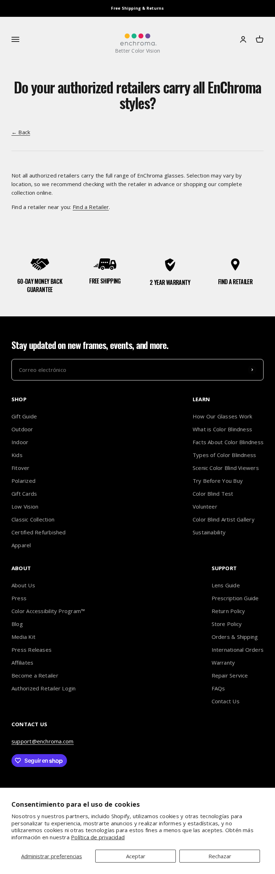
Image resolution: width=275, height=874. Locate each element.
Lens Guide (226, 585)
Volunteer (205, 506)
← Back (20, 132)
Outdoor (22, 429)
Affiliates (22, 662)
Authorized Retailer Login (43, 688)
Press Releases (31, 649)
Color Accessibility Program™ (48, 611)
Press (18, 598)
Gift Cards (24, 493)
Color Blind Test (213, 493)
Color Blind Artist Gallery (224, 519)
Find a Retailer (91, 206)
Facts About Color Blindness (228, 442)
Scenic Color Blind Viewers (226, 467)
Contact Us (226, 701)
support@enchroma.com (42, 741)
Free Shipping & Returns (137, 8)
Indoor (19, 442)
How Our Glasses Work (222, 416)
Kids (17, 454)
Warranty (223, 662)
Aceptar (135, 856)
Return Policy (228, 611)
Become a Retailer (34, 675)
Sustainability (209, 532)
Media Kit (23, 636)
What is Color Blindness (222, 429)
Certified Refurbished (38, 532)
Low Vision (24, 506)
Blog (17, 623)
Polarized (23, 480)
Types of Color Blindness (224, 454)
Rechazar (219, 856)
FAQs (218, 688)
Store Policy (227, 623)
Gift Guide (24, 416)
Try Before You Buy (218, 480)
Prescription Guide (235, 598)
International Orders (238, 649)
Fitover (20, 467)
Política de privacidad (98, 837)
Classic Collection (32, 519)
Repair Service (230, 675)
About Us (23, 585)
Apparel (21, 545)
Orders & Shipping (235, 636)
